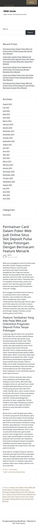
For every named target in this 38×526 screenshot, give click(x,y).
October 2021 (8, 138)
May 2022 (6, 114)
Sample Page (9, 6)
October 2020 (8, 178)
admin (9, 255)
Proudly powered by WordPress (14, 521)
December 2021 (8, 131)
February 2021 (8, 165)
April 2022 (6, 118)
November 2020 (9, 175)
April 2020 (6, 198)
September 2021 (9, 141)
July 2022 (6, 107)
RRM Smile (10, 11)
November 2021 (9, 134)
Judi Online (7, 215)
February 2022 (8, 124)
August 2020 (7, 185)
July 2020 (6, 188)
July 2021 (6, 148)
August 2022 (7, 104)
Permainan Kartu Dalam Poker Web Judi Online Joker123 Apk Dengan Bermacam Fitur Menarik (17, 51)
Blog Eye (30, 521)
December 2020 (8, 171)
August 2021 (7, 145)
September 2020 (9, 182)
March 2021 (7, 161)
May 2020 (6, 195)
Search (5, 29)
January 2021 (7, 168)
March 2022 (7, 121)
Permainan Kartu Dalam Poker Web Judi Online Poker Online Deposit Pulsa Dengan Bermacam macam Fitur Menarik (18, 85)
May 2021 (6, 155)
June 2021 (6, 151)
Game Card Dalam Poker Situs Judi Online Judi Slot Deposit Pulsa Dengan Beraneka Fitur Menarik (18, 77)
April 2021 (6, 158)
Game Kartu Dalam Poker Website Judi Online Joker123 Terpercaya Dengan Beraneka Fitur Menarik (17, 69)
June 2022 (6, 111)
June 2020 (6, 192)
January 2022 (7, 128)
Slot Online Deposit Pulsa (16, 472)
